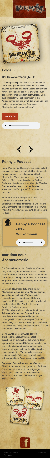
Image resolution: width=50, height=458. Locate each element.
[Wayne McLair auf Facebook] (25, 442)
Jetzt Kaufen (10, 122)
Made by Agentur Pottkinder (11, 453)
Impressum (41, 452)
